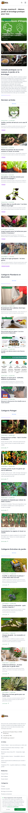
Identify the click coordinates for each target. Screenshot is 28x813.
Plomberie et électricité (7, 287)
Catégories (4, 783)
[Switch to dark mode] (21, 2)
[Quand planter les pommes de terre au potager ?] (14, 60)
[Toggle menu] (25, 2)
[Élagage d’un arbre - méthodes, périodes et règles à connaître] (14, 29)
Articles (3, 742)
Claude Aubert (4, 174)
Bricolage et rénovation (6, 791)
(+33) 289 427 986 (7, 735)
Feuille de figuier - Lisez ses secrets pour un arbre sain (14, 745)
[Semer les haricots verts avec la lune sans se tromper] (14, 48)
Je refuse (8, 809)
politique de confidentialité (13, 806)
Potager (4, 44)
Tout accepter (20, 809)
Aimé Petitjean (4, 229)
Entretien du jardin (6, 20)
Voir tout (14, 103)
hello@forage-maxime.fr (8, 738)
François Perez (4, 120)
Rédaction (4, 771)
